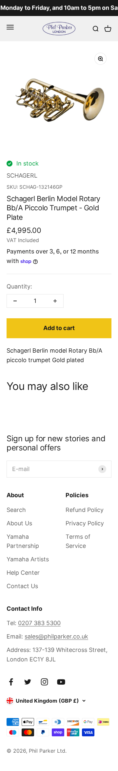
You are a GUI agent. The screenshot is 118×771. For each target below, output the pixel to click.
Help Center (23, 572)
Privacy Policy (85, 523)
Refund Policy (85, 509)
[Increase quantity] (55, 300)
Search (16, 509)
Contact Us (22, 586)
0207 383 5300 (39, 623)
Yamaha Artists (28, 559)
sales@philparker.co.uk (56, 636)
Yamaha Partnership (23, 541)
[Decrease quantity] (15, 300)
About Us (19, 523)
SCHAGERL (22, 175)
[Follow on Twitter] (27, 681)
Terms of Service (78, 541)
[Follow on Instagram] (44, 681)
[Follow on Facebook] (11, 681)
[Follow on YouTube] (61, 681)
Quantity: (19, 286)
